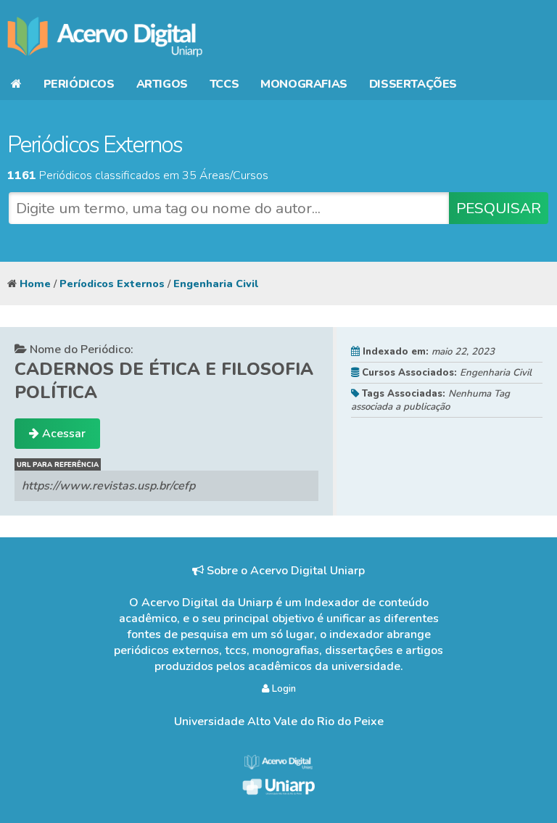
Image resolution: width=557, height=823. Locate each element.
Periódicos (79, 84)
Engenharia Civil (215, 283)
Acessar (62, 434)
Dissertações (413, 84)
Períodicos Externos (112, 283)
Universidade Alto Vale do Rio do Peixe (279, 721)
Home (35, 283)
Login (282, 688)
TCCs (224, 84)
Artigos (162, 84)
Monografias (303, 84)
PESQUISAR (498, 208)
